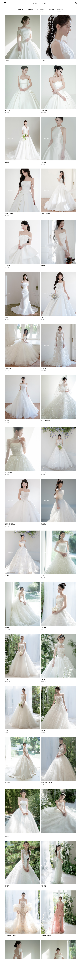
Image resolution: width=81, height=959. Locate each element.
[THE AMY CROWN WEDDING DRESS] (58, 87)
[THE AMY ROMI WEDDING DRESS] (22, 397)
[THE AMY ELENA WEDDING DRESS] (58, 345)
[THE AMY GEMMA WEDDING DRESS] (58, 294)
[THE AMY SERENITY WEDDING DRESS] (58, 552)
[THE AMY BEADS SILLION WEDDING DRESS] (58, 759)
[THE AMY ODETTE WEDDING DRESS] (22, 345)
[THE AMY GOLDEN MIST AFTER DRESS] (22, 912)
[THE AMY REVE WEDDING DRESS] (58, 242)
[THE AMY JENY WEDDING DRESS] (58, 37)
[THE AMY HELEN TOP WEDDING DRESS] (58, 190)
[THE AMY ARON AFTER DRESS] (58, 862)
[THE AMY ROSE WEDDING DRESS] (22, 552)
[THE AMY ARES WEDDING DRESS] (22, 656)
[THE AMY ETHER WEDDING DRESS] (58, 707)
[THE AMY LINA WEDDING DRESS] (22, 707)
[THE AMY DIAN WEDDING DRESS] (22, 37)
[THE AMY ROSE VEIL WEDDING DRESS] (22, 449)
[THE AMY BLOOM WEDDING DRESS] (58, 811)
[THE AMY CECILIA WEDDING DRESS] (22, 811)
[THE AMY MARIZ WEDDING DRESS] (22, 87)
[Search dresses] (75, 3)
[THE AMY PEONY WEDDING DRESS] (58, 449)
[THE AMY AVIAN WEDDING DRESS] (58, 138)
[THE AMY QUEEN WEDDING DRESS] (58, 656)
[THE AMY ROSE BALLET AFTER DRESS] (58, 912)
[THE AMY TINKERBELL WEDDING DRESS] (22, 500)
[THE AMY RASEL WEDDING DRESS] (58, 500)
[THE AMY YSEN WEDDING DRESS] (22, 138)
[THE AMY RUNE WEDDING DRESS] (22, 294)
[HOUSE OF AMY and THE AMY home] (40, 3)
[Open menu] (6, 3)
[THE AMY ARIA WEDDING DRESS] (22, 604)
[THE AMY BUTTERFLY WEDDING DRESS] (58, 397)
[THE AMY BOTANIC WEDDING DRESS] (22, 759)
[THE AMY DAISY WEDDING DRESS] (22, 862)
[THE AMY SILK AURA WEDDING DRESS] (22, 190)
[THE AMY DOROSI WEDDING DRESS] (22, 242)
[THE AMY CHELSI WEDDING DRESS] (58, 604)
